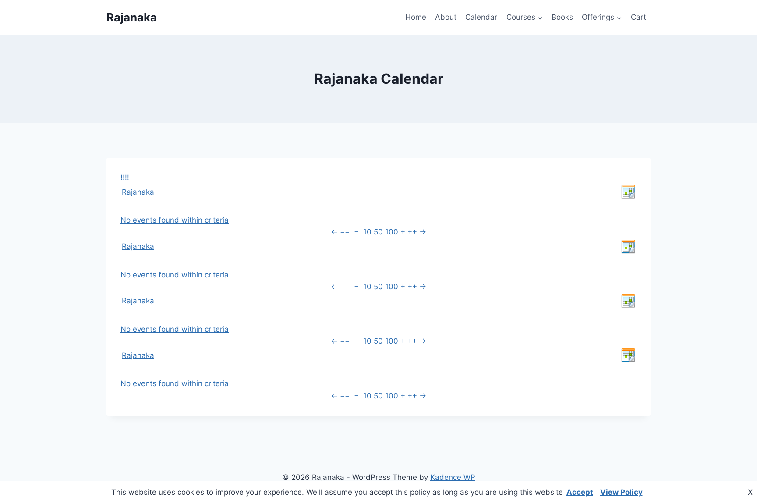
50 (378, 231)
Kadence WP (452, 477)
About (445, 17)
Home (415, 17)
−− (345, 231)
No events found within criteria (174, 220)
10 (367, 231)
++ (412, 231)
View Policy (621, 492)
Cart (638, 17)
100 (391, 231)
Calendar (481, 17)
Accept (579, 492)
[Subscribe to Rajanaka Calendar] (628, 192)
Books (562, 17)
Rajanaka (138, 192)
